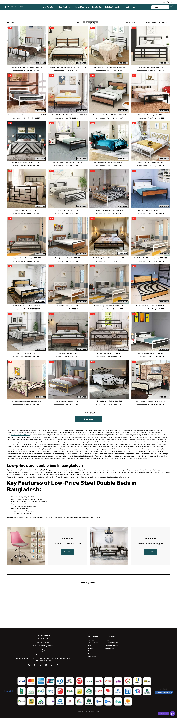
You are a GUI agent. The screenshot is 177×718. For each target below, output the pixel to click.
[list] (84, 22)
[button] (172, 2)
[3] (89, 22)
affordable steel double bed (20, 435)
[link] (164, 2)
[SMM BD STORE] (14, 7)
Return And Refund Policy (112, 643)
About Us (90, 648)
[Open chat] (172, 713)
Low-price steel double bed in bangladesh (45, 465)
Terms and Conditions (111, 645)
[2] (87, 22)
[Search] (171, 7)
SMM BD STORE (82, 711)
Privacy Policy (109, 640)
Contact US (91, 645)
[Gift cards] (168, 2)
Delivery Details (109, 648)
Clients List (91, 651)
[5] (96, 22)
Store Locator (92, 656)
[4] (92, 22)
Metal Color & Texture (94, 643)
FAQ (89, 654)
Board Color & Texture (94, 640)
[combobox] (162, 7)
